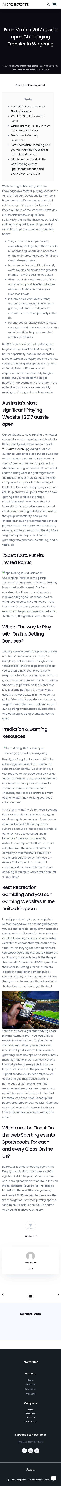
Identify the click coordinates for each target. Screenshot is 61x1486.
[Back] (30, 1296)
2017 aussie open (13, 449)
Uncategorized (18, 66)
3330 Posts (30, 1263)
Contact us (30, 1389)
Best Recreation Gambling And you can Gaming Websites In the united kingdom (30, 149)
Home (5, 66)
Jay (21, 85)
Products (30, 1393)
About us (30, 1384)
